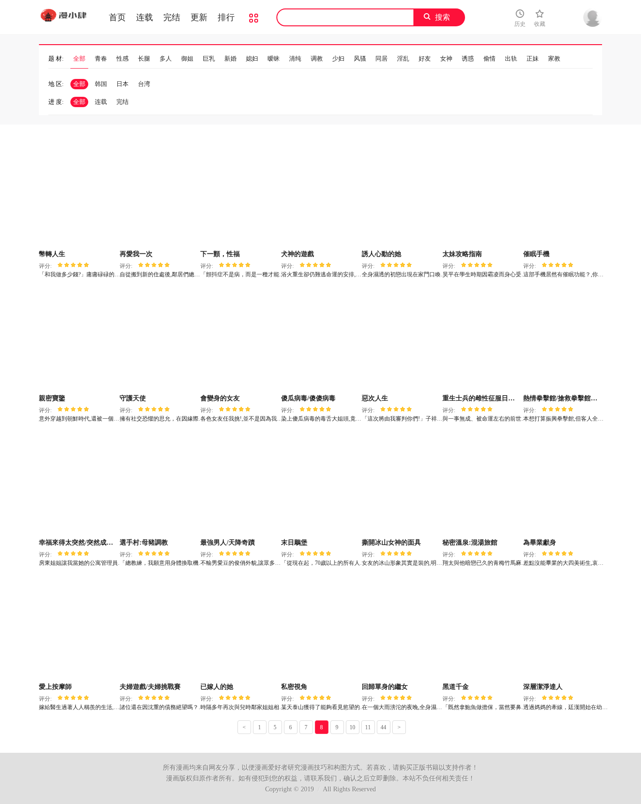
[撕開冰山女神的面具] (401, 483)
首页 (117, 17)
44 (383, 727)
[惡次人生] (401, 339)
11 (368, 727)
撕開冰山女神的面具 (391, 542)
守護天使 (133, 398)
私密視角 (294, 686)
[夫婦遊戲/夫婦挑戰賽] (159, 627)
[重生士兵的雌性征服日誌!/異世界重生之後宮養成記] (482, 339)
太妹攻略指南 (462, 254)
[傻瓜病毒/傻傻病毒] (320, 339)
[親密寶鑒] (78, 339)
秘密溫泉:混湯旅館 (470, 542)
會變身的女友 (220, 398)
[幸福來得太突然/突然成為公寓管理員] (78, 483)
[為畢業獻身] (562, 483)
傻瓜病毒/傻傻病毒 (308, 398)
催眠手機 (536, 254)
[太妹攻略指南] (482, 195)
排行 (226, 17)
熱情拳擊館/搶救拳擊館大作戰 (566, 398)
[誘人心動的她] (401, 195)
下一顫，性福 (220, 254)
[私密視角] (320, 627)
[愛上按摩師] (78, 627)
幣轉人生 (52, 254)
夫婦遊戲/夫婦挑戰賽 (150, 686)
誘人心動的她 (381, 254)
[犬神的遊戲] (320, 195)
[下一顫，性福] (239, 195)
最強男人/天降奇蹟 (227, 542)
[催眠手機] (562, 195)
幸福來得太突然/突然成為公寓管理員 (92, 542)
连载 (144, 17)
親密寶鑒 (52, 398)
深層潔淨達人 (543, 686)
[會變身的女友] (239, 339)
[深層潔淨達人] (562, 627)
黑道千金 (456, 686)
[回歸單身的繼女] (401, 627)
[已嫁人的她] (239, 627)
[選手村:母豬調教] (159, 483)
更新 (199, 17)
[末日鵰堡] (320, 483)
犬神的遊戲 (297, 254)
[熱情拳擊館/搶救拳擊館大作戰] (562, 339)
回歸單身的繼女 (385, 686)
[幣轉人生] (78, 195)
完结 (171, 17)
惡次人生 (375, 398)
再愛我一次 (136, 254)
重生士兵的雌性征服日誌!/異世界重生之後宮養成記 (517, 398)
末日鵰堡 (294, 542)
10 (352, 727)
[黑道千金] (482, 627)
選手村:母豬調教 (144, 542)
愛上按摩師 (55, 686)
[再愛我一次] (159, 195)
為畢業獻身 (539, 542)
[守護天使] (159, 339)
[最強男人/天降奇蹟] (239, 483)
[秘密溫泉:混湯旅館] (482, 483)
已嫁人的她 (216, 686)
